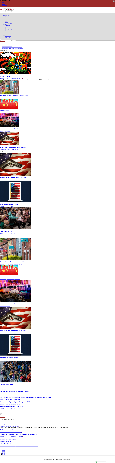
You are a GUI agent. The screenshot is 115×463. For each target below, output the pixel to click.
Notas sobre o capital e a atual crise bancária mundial (12, 47)
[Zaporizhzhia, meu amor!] (15, 229)
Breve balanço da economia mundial (9, 204)
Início (3, 2)
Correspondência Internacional (8, 31)
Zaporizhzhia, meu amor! (6, 231)
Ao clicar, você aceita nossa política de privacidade (11, 416)
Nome (1, 413)
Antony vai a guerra (6, 43)
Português (99, 461)
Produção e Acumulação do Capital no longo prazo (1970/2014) (15, 402)
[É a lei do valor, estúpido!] (9, 108)
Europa (6, 22)
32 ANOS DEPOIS (8, 37)
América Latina (7, 17)
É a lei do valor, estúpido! (7, 46)
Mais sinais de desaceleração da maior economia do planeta (14, 391)
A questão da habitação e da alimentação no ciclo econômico (13, 44)
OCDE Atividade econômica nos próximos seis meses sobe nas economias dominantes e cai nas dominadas (26, 397)
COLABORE (4, 5)
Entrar (3, 6)
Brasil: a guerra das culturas (7, 424)
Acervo (4, 35)
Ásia (6, 18)
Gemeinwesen (5, 32)
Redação (1, 78)
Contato (3, 4)
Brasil (6, 16)
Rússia (6, 30)
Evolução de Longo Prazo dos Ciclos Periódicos (11, 406)
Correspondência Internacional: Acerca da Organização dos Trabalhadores (18, 434)
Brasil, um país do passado (6, 429)
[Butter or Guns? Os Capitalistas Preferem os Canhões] (9, 144)
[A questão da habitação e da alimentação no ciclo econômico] (9, 93)
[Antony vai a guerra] (15, 73)
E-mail (1, 414)
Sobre (3, 3)
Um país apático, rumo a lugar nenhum (9, 439)
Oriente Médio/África (8, 23)
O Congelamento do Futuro (7, 443)
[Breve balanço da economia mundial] (15, 202)
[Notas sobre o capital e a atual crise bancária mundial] (9, 126)
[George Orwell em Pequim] (15, 382)
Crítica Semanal (8, 36)
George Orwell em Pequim (6, 384)
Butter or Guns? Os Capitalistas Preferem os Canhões (12, 48)
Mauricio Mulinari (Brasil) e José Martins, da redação (10, 446)
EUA (6, 21)
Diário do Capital (6, 15)
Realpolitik (5, 24)
